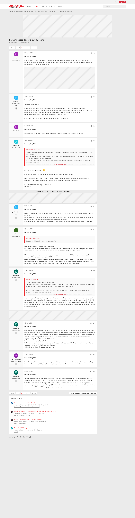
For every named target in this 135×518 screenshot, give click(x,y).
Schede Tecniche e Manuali (22, 415)
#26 (94, 229)
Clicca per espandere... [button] (60, 164)
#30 (94, 371)
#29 (94, 354)
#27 (94, 271)
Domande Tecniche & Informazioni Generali (26, 407)
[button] (39, 6)
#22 (94, 97)
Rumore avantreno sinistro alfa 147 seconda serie (29, 403)
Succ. (33, 48)
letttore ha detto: (31, 279)
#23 (94, 126)
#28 (94, 323)
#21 (94, 53)
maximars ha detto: (32, 149)
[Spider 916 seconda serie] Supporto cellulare (28, 419)
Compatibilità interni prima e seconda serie (27, 428)
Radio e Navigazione (20, 423)
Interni (16, 432)
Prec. (13, 48)
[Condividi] (91, 53)
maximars (14, 42)
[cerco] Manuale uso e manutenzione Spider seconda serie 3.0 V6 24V (35, 411)
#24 (94, 141)
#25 (94, 206)
